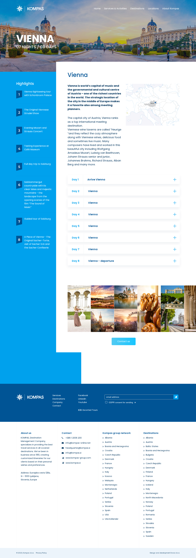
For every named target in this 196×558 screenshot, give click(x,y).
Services (57, 395)
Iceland (149, 484)
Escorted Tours (90, 410)
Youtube (82, 402)
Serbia (108, 501)
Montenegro (111, 484)
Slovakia (150, 523)
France (108, 463)
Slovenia (109, 506)
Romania (150, 514)
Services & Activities (115, 8)
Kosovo (108, 476)
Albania (108, 437)
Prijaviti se (175, 397)
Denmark (109, 459)
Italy (107, 471)
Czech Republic (112, 454)
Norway (149, 501)
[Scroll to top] (190, 553)
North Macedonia (154, 497)
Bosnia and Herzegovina (117, 446)
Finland (149, 471)
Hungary (109, 467)
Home (97, 8)
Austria (108, 442)
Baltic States (152, 446)
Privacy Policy (41, 553)
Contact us (123, 341)
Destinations (137, 8)
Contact (57, 405)
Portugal (109, 497)
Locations (153, 8)
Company (58, 402)
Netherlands (111, 489)
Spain (107, 510)
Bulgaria (150, 454)
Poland (108, 493)
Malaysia (109, 480)
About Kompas (170, 8)
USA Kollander (111, 519)
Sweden (150, 536)
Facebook (83, 395)
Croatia (108, 450)
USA (107, 514)
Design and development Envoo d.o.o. (165, 553)
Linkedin (82, 398)
